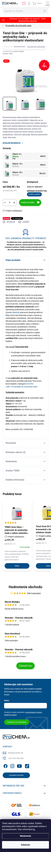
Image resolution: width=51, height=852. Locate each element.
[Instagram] (12, 765)
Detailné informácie (12, 143)
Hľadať (44, 11)
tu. (34, 829)
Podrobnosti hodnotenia (36, 47)
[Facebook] (5, 765)
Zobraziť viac (25, 665)
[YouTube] (19, 765)
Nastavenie (25, 836)
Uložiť (7, 218)
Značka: (8, 53)
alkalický (15, 312)
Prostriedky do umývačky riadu (24, 387)
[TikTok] (26, 765)
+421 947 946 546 (16, 758)
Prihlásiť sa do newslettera (16, 722)
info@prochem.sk (15, 753)
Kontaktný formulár (16, 775)
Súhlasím (25, 845)
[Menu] (47, 3)
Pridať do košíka (27, 202)
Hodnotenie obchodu (25, 587)
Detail (17, 566)
